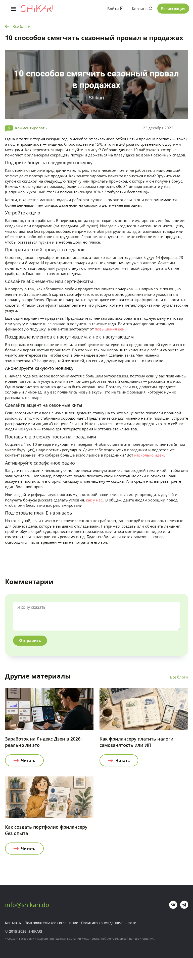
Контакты (13, 922)
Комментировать (31, 127)
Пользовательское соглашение (51, 922)
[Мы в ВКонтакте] (173, 905)
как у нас (94, 499)
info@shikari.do (27, 904)
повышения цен (110, 328)
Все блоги (22, 26)
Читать (28, 760)
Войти (113, 8)
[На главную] (37, 8)
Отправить (30, 640)
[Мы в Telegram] (184, 905)
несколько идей (149, 455)
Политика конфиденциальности (108, 922)
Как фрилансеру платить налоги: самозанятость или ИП (137, 742)
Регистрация (173, 8)
